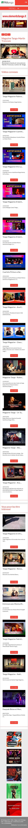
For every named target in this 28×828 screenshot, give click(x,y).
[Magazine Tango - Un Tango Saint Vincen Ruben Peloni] (14, 401)
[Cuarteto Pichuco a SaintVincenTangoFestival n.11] (14, 261)
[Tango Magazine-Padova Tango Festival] (14, 85)
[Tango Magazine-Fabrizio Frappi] (14, 628)
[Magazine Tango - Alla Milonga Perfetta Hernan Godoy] (14, 437)
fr (26, 2)
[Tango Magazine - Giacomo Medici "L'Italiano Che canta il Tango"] (14, 331)
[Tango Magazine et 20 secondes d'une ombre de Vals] (14, 523)
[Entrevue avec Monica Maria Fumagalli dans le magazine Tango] (14, 593)
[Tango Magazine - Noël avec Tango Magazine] (14, 663)
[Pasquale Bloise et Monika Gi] (14, 698)
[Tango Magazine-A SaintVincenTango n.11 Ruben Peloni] (14, 226)
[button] (14, 85)
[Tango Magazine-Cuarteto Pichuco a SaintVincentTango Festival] (14, 120)
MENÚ (12, 8)
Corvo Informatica (22, 825)
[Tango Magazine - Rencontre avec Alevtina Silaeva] (14, 558)
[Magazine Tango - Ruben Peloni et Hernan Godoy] (14, 366)
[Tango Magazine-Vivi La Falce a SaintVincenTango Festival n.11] (14, 156)
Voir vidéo (14, 109)
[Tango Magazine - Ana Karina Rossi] (14, 296)
